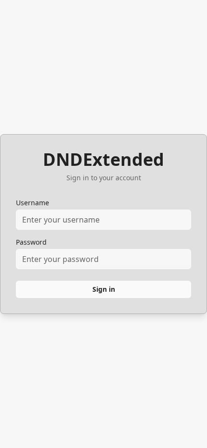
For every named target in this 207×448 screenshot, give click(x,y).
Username (32, 202)
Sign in (103, 289)
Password (31, 242)
